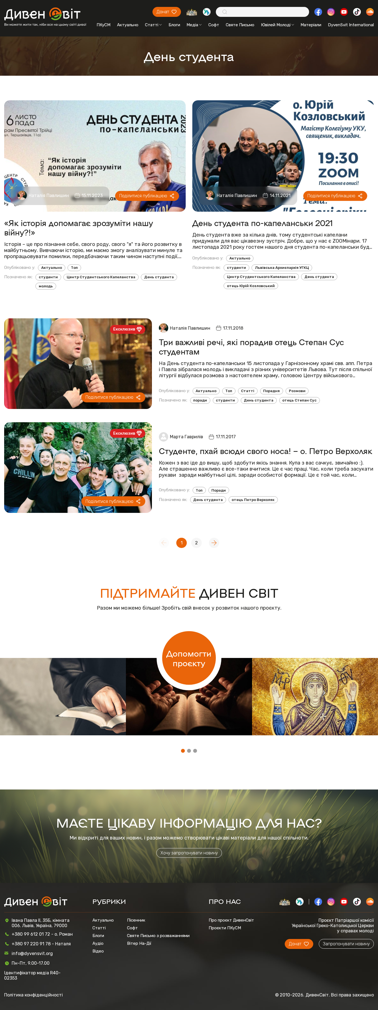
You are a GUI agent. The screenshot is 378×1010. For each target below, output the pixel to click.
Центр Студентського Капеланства (101, 277)
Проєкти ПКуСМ (225, 927)
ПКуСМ (103, 24)
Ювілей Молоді (276, 24)
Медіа (192, 24)
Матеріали (311, 24)
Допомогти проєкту (188, 658)
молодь (46, 286)
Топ (74, 268)
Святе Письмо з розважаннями (158, 935)
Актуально (127, 24)
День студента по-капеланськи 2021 (262, 222)
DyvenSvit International (351, 24)
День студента (159, 277)
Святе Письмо (240, 24)
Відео (98, 951)
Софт (213, 24)
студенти (48, 277)
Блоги (174, 24)
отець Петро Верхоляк (253, 500)
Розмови (297, 391)
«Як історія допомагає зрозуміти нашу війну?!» (78, 227)
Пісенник (136, 920)
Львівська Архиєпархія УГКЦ (282, 268)
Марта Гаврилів (186, 436)
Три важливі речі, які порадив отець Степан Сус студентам (251, 346)
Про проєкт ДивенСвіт (231, 920)
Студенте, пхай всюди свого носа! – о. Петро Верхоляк (265, 450)
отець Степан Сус (299, 400)
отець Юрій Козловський (251, 286)
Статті (151, 24)
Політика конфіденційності (33, 995)
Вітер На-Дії (139, 943)
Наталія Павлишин (49, 195)
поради (200, 400)
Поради (218, 490)
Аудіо (97, 943)
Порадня (271, 391)
